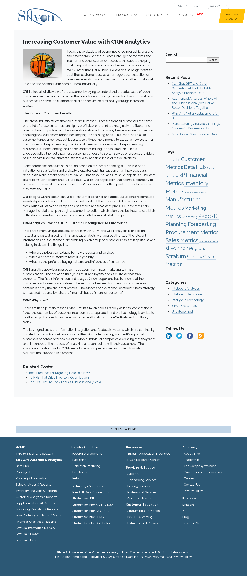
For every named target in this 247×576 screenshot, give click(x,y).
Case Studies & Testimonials (203, 472)
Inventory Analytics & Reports (36, 491)
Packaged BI (24, 472)
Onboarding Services (141, 480)
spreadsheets (201, 249)
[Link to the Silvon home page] (45, 13)
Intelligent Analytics (186, 288)
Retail (76, 478)
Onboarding (189, 217)
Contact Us (192, 484)
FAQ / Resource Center (143, 460)
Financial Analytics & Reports (36, 521)
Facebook (189, 498)
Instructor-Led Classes (142, 523)
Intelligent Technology (188, 300)
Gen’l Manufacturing (86, 466)
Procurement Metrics (192, 232)
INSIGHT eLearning (140, 517)
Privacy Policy (193, 491)
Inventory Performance (196, 192)
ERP (180, 175)
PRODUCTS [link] (125, 15)
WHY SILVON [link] (94, 15)
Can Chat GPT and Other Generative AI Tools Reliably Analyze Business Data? (192, 88)
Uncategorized (182, 311)
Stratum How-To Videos (143, 511)
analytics (173, 160)
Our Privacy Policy (179, 557)
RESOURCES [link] (190, 15)
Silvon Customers (184, 306)
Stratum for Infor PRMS (88, 517)
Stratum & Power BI (29, 534)
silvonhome (179, 248)
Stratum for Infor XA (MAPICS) (92, 504)
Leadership (191, 460)
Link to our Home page (71, 557)
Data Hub (195, 167)
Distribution (80, 472)
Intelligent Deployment (188, 294)
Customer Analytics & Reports (36, 497)
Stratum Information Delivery (35, 528)
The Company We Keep (200, 466)
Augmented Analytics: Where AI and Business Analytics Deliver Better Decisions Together (194, 103)
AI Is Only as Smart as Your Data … (196, 134)
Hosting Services (138, 486)
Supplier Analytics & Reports (35, 503)
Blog (185, 517)
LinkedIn (188, 504)
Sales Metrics (182, 240)
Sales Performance (208, 241)
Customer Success (140, 498)
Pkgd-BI (208, 216)
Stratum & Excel (27, 540)
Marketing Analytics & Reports (37, 509)
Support (133, 474)
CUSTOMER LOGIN (188, 5)
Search (172, 54)
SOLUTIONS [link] (155, 15)
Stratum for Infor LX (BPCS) (90, 511)
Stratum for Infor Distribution (92, 523)
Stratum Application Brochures (148, 453)
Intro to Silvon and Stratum (34, 453)
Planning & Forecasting (32, 478)
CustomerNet (191, 523)
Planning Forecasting (191, 224)
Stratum (176, 256)
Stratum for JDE (83, 498)
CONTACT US (218, 5)
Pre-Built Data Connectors (90, 492)
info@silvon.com (179, 552)
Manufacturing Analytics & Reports (40, 515)
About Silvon (193, 453)
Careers (189, 478)
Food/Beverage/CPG (87, 453)
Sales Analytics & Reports (33, 484)
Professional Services (141, 492)
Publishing (79, 460)
